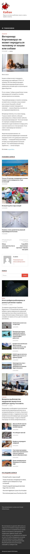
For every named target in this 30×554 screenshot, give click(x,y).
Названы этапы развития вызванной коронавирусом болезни (13, 230)
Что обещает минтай (19, 432)
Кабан (7, 12)
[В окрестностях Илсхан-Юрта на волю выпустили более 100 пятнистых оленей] (7, 349)
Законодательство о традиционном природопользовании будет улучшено (19, 365)
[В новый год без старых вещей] (15, 204)
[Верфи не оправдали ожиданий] (7, 447)
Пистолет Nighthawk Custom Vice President (14, 490)
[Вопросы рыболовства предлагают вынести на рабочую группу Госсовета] (15, 395)
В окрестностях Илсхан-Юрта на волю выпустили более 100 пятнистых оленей (20, 346)
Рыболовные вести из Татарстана (19, 323)
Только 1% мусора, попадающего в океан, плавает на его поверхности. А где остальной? (15, 180)
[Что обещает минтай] (7, 438)
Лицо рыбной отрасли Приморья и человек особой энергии (19, 425)
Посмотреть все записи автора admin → (19, 261)
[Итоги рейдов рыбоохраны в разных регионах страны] (15, 297)
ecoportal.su (11, 149)
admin (11, 51)
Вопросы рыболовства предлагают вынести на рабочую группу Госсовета (12, 401)
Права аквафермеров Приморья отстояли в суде (19, 462)
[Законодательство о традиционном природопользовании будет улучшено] (7, 368)
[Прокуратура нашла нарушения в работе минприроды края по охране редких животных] (7, 337)
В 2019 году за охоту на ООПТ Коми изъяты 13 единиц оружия (20, 355)
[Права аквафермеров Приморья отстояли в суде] (7, 466)
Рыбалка (4, 397)
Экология (4, 33)
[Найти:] (15, 275)
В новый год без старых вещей (11, 206)
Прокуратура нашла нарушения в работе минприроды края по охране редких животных (19, 335)
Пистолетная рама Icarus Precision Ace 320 (14, 493)
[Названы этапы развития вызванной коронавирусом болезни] (15, 228)
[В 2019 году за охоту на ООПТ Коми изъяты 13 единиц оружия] (7, 359)
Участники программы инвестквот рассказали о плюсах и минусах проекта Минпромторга (20, 452)
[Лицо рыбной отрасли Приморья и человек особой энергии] (7, 429)
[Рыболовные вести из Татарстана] (7, 328)
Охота (3, 298)
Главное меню (9, 28)
